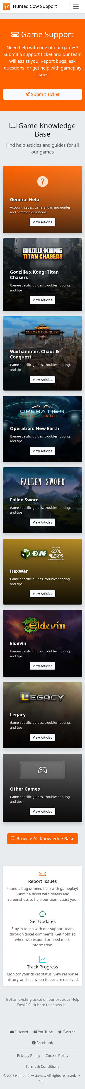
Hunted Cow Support (34, 6)
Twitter (68, 1031)
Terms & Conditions (42, 1066)
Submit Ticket (45, 94)
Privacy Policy (28, 1055)
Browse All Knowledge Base (44, 838)
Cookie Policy (57, 1055)
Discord (21, 1031)
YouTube (45, 1031)
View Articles (42, 222)
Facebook (44, 1042)
